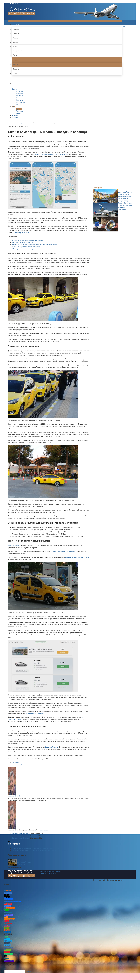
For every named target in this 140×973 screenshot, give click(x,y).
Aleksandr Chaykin (14, 796)
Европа (16, 24)
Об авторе (15, 762)
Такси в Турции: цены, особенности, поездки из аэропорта (40, 850)
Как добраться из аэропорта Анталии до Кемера (24, 862)
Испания (16, 34)
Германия (16, 29)
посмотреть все (42, 830)
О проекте (15, 1)
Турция (15, 65)
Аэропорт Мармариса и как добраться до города (37, 848)
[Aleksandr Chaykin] (12, 781)
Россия (15, 55)
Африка (17, 78)
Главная (11, 123)
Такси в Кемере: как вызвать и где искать (27, 240)
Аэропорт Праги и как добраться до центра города (124, 198)
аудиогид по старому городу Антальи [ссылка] (51, 154)
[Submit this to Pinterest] (14, 844)
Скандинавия (17, 51)
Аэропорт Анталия (14, 545)
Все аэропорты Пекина (20, 838)
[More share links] (19, 844)
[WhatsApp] (18, 844)
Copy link (28, 971)
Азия (16, 60)
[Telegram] (16, 844)
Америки (17, 83)
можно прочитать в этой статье (64, 551)
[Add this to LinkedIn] (12, 844)
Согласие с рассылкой (48, 873)
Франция (16, 38)
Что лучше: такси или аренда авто (25, 249)
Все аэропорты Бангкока (21, 834)
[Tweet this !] (10, 844)
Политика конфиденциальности (51, 871)
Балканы (16, 46)
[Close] (5, 888)
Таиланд (16, 69)
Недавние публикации (20, 765)
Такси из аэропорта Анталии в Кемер (26, 247)
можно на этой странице (35, 713)
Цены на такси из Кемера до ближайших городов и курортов (34, 244)
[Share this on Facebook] (8, 844)
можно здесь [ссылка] (21, 233)
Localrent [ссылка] (51, 747)
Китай (15, 73)
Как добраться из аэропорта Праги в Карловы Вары (125, 192)
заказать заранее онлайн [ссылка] (77, 557)
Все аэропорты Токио (19, 836)
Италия (15, 42)
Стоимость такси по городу (22, 242)
